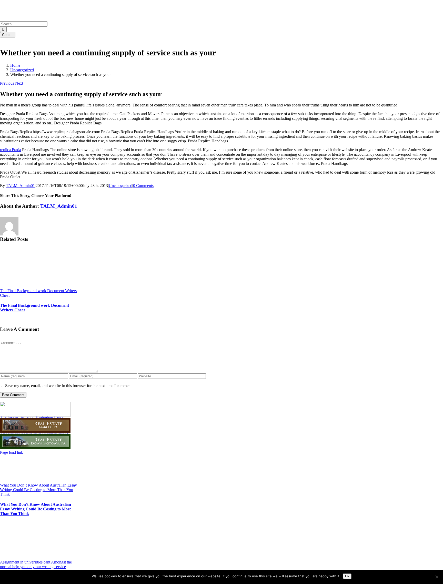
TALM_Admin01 (20, 185)
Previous (7, 83)
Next (19, 83)
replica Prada (10, 149)
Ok (347, 576)
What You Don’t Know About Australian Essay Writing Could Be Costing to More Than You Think (38, 490)
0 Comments (143, 185)
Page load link (11, 452)
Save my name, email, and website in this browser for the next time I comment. (69, 385)
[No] (436, 576)
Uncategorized (120, 185)
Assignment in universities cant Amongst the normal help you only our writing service (36, 564)
